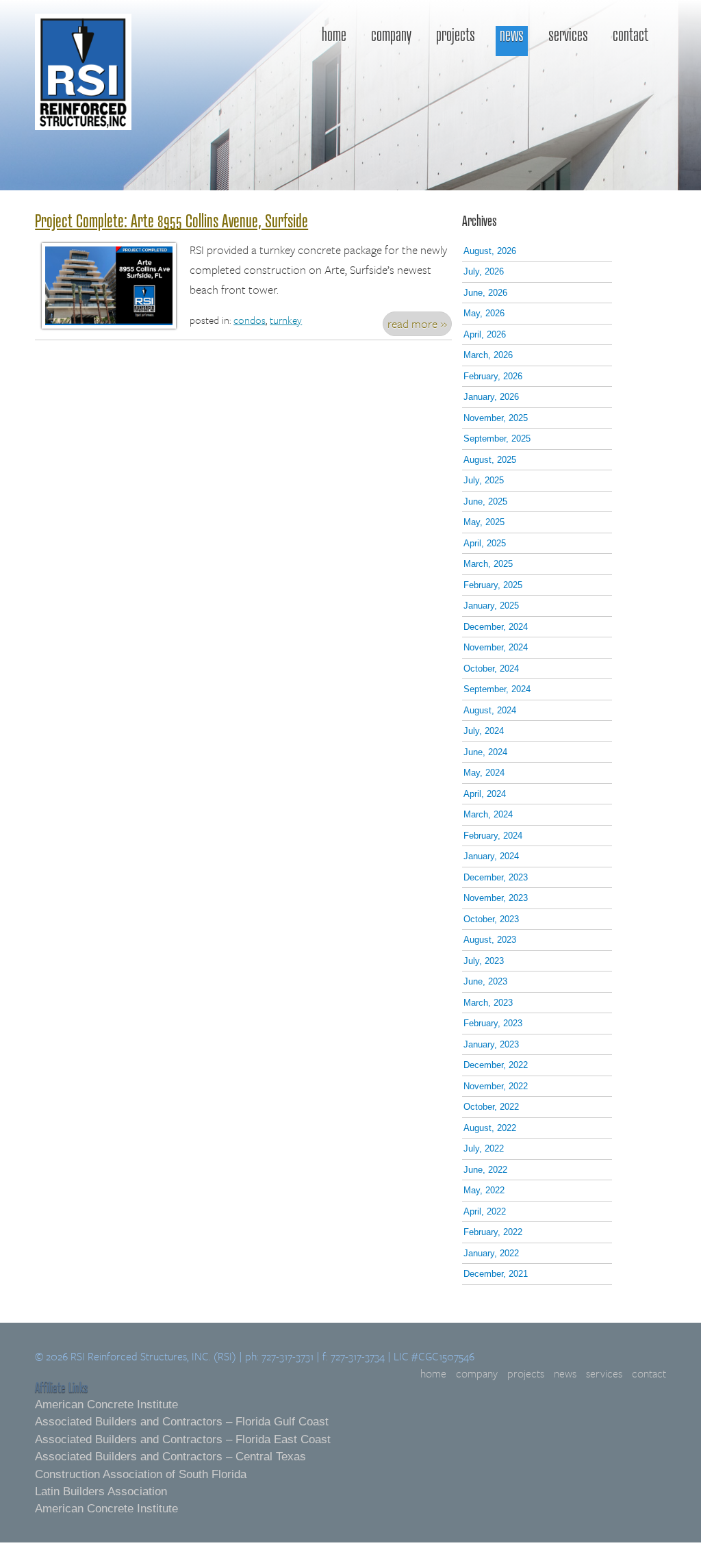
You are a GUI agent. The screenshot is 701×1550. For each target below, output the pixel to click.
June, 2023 (485, 981)
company (391, 35)
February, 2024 (492, 835)
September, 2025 (497, 438)
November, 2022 (495, 1086)
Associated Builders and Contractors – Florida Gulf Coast (182, 1421)
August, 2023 (489, 940)
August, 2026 (489, 251)
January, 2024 (491, 856)
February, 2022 (492, 1232)
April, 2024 (484, 794)
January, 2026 (491, 397)
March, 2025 (488, 564)
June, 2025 (485, 501)
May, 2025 (484, 522)
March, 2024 (488, 814)
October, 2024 (491, 668)
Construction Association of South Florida (140, 1474)
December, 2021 (495, 1274)
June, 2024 (485, 752)
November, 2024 (495, 647)
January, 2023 (491, 1044)
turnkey (286, 319)
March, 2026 (488, 355)
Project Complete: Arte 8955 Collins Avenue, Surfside (171, 220)
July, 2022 (483, 1148)
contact (630, 35)
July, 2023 (483, 961)
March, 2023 (488, 1003)
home (334, 35)
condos (249, 319)
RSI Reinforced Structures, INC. (83, 92)
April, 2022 (484, 1211)
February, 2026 (492, 376)
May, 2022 (484, 1190)
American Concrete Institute (106, 1404)
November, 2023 (495, 898)
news (512, 35)
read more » (417, 323)
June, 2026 (485, 293)
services (568, 35)
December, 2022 (495, 1065)
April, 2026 (484, 334)
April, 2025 (484, 543)
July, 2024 (483, 731)
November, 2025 (495, 418)
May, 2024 (484, 772)
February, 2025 (492, 585)
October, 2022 (491, 1107)
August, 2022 (489, 1128)
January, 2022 (491, 1253)
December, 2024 (495, 627)
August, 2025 (489, 460)
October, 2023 (491, 919)
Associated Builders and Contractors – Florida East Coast (183, 1439)
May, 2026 (484, 313)
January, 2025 (491, 605)
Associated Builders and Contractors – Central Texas (170, 1456)
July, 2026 (483, 271)
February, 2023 (492, 1023)
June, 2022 (485, 1170)
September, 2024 (497, 689)
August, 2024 (489, 710)
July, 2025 (483, 480)
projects (455, 35)
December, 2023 (495, 877)
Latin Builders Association (101, 1491)
